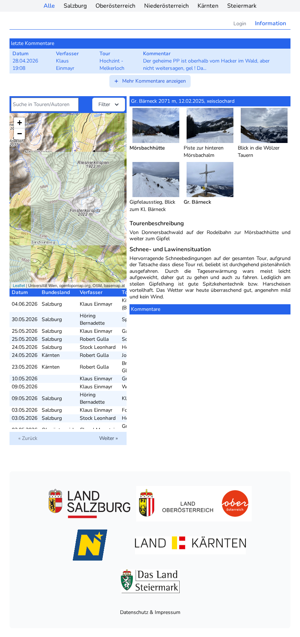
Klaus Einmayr (96, 304)
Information (270, 23)
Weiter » (108, 438)
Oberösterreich (115, 6)
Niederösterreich (166, 6)
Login (239, 23)
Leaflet (19, 285)
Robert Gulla (94, 339)
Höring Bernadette (92, 319)
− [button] (19, 133)
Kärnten (208, 6)
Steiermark (241, 6)
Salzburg (75, 6)
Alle (49, 6)
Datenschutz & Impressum (150, 612)
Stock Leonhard (98, 347)
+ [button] (19, 122)
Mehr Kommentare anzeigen (154, 81)
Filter (104, 104)
